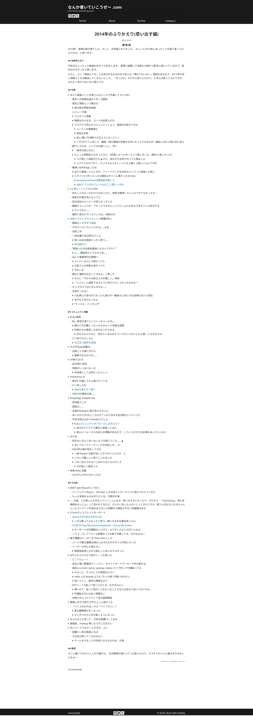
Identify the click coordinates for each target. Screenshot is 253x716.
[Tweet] (126, 45)
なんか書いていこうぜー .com (95, 7)
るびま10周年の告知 (85, 342)
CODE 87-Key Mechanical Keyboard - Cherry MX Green (102, 525)
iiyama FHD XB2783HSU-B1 (87, 516)
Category (170, 20)
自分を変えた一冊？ (85, 389)
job (180, 661)
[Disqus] (126, 687)
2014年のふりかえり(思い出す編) (126, 34)
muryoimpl (74, 713)
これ (74, 533)
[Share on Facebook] (123, 45)
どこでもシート (80, 559)
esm (183, 661)
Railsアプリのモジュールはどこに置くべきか (100, 184)
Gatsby (181, 713)
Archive (141, 20)
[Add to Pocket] (129, 45)
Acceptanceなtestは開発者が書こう (95, 180)
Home (82, 20)
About (112, 20)
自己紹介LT (80, 244)
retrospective (173, 661)
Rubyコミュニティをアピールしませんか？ (97, 423)
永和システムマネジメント (84, 218)
